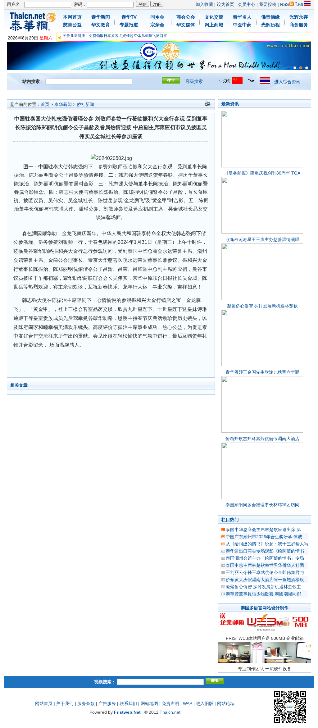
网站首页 (43, 703)
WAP (187, 703)
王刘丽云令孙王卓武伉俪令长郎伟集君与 (265, 572)
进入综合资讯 (287, 81)
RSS (284, 4)
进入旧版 (204, 703)
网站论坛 (225, 703)
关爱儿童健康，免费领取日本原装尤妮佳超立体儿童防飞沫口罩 (115, 36)
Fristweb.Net (127, 712)
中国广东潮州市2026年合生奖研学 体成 (264, 536)
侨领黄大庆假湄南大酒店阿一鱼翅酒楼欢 (265, 579)
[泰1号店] (306, 67)
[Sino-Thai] (294, 67)
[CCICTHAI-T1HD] (300, 67)
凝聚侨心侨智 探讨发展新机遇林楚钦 (262, 305)
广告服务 (107, 703)
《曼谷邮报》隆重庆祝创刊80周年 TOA (262, 173)
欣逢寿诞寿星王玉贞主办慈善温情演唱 (262, 239)
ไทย (299, 4)
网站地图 (149, 703)
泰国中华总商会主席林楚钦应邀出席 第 (263, 529)
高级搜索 (194, 81)
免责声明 (170, 703)
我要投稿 (267, 4)
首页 (45, 104)
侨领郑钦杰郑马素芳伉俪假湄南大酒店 (262, 438)
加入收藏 (204, 4)
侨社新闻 (85, 104)
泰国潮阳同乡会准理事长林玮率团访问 (262, 504)
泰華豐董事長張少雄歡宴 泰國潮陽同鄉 (263, 593)
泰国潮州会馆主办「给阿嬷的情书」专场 (265, 558)
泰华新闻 (63, 104)
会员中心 (246, 4)
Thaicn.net (170, 712)
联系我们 (128, 703)
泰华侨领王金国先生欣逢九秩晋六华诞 (262, 372)
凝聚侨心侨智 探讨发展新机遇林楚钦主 (263, 586)
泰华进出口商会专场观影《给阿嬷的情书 (265, 550)
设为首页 (225, 4)
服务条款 (86, 703)
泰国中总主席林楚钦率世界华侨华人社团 (265, 565)
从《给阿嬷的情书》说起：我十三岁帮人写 (267, 543)
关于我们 (65, 703)
